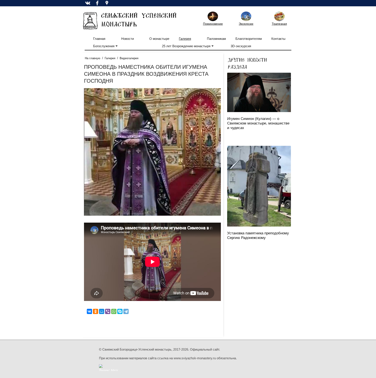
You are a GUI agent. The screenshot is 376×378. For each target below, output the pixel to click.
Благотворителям (248, 38)
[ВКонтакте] (89, 311)
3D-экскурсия (241, 46)
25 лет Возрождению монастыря (186, 46)
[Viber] (107, 311)
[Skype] (120, 311)
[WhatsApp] (113, 311)
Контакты (278, 38)
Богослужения (103, 46)
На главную (92, 58)
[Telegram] (126, 311)
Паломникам (216, 38)
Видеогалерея (129, 58)
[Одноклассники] (95, 311)
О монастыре (159, 38)
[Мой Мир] (101, 311)
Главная (99, 38)
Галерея (185, 38)
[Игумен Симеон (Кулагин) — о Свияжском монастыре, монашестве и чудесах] (259, 92)
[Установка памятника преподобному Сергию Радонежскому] (259, 186)
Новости (127, 38)
